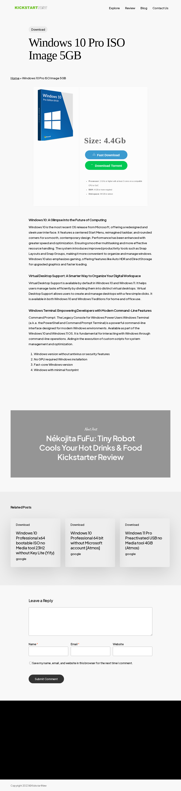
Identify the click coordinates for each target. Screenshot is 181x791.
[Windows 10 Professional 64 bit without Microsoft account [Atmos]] (90, 542)
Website (118, 644)
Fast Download (108, 155)
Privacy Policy (97, 746)
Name (33, 644)
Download (38, 29)
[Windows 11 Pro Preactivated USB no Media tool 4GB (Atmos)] (145, 542)
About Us (95, 739)
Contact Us (136, 746)
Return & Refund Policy (102, 753)
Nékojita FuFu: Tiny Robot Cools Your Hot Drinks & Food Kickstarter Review (90, 444)
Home (15, 78)
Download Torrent (108, 166)
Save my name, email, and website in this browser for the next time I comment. (82, 663)
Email (75, 644)
